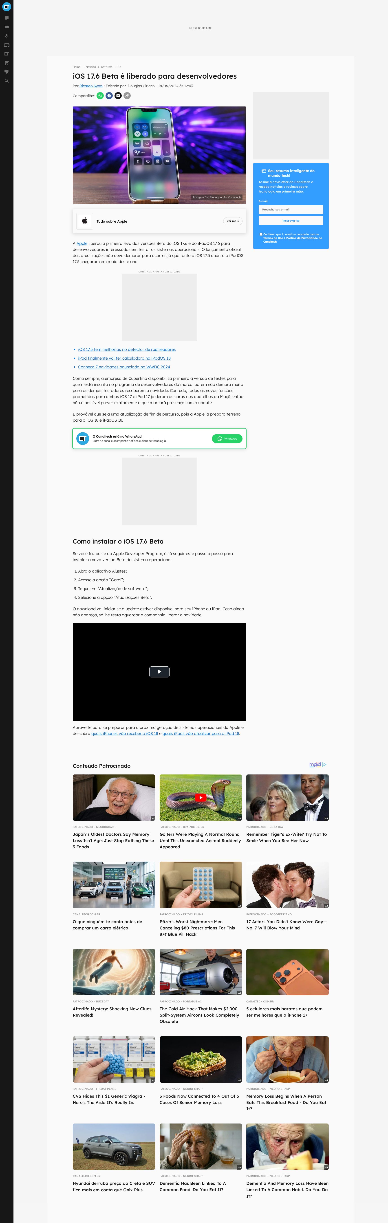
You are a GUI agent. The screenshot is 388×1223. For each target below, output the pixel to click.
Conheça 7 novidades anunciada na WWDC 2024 (124, 366)
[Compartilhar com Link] (127, 95)
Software (106, 67)
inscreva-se (291, 220)
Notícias (91, 67)
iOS (120, 67)
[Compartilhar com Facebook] (109, 95)
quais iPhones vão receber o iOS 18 (124, 733)
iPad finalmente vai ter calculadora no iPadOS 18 (124, 358)
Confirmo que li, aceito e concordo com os (292, 237)
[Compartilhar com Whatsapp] (100, 95)
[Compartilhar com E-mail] (118, 95)
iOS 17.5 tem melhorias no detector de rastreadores (127, 349)
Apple (82, 243)
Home (76, 67)
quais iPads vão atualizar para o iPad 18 (201, 733)
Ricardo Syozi (91, 86)
